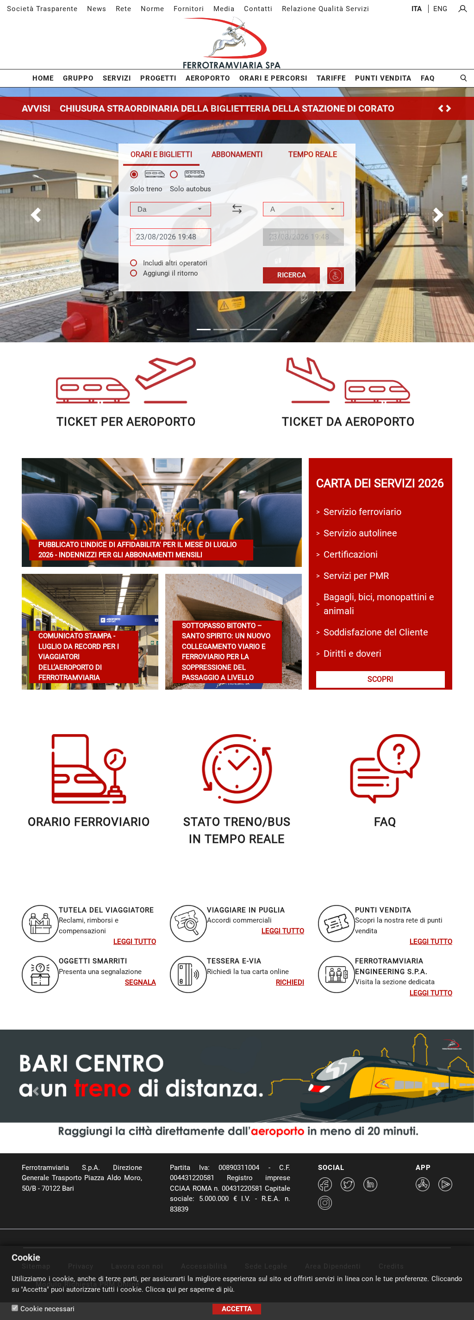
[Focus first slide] (212, 1155)
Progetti (158, 78)
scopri (380, 679)
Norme (152, 9)
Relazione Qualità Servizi (325, 9)
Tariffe (331, 78)
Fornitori (189, 9)
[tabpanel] (237, 227)
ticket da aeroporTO (348, 421)
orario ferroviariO (89, 822)
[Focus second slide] (229, 1155)
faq (385, 822)
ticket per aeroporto (126, 421)
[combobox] (170, 209)
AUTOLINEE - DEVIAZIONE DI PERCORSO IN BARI (162, 108)
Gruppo (78, 78)
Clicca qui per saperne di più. (190, 1289)
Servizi (117, 78)
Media (224, 9)
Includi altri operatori (175, 263)
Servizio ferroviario (362, 511)
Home (43, 78)
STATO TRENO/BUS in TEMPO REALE (237, 830)
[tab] (161, 154)
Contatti (258, 9)
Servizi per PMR (356, 575)
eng (440, 9)
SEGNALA (140, 982)
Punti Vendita (383, 78)
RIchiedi (290, 982)
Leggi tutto (134, 941)
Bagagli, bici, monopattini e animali (379, 603)
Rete (123, 9)
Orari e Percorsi (273, 78)
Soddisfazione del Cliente (376, 632)
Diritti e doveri (352, 653)
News (96, 9)
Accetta (237, 1309)
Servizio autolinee (360, 533)
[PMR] (335, 275)
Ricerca (291, 275)
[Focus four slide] (262, 1155)
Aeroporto (208, 78)
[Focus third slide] (245, 1155)
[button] (35, 215)
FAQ (428, 78)
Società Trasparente (42, 9)
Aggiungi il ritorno (170, 273)
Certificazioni (351, 554)
